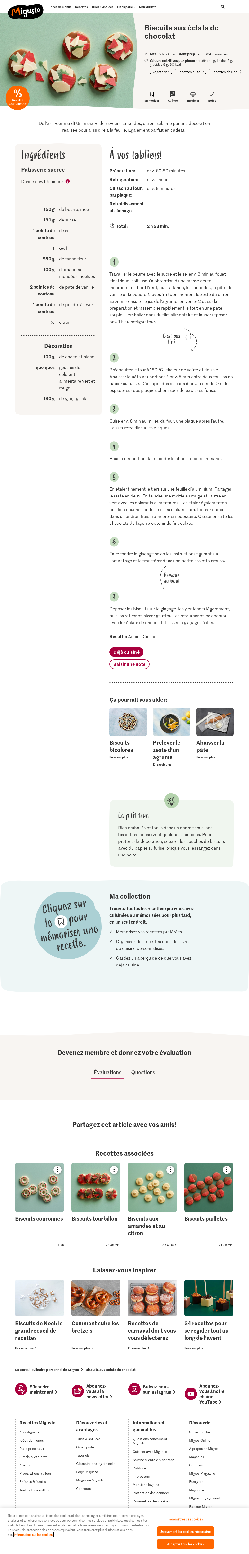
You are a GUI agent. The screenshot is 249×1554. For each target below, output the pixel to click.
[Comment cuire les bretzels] (95, 1315)
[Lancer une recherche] (222, 6)
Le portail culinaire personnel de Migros (47, 1369)
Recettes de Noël (224, 71)
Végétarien (160, 71)
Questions (143, 1072)
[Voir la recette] (39, 1206)
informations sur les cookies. (33, 1534)
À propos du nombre (67, 182)
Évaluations (107, 1072)
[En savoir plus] (128, 749)
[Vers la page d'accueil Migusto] (26, 8)
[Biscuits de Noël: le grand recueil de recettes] (39, 1315)
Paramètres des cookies (151, 1501)
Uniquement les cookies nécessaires (185, 1531)
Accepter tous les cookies (185, 1544)
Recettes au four (190, 71)
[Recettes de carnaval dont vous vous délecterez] (152, 1315)
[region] (124, 1531)
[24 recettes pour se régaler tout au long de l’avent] (208, 1315)
